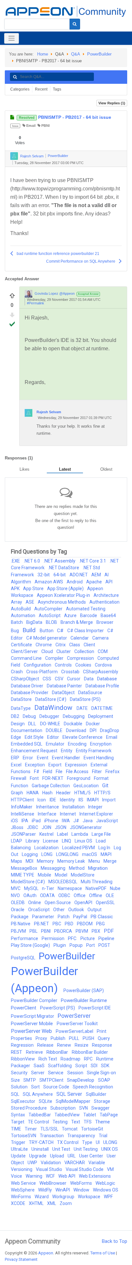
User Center (91, 1155)
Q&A (75, 54)
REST (17, 1052)
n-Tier (48, 888)
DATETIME (102, 708)
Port (91, 945)
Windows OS (105, 1189)
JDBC (33, 827)
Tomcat (70, 1128)
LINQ (67, 840)
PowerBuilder (99, 54)
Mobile (45, 874)
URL (72, 1155)
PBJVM (19, 931)
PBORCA (63, 931)
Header (64, 792)
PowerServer (74, 1015)
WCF (51, 1176)
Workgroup (63, 1196)
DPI (93, 730)
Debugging (74, 716)
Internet (68, 813)
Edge (16, 737)
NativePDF (96, 888)
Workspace (89, 1196)
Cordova (103, 664)
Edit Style (35, 737)
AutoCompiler (48, 608)
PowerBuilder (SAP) (83, 990)
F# (37, 771)
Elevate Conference (82, 737)
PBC (57, 923)
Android (75, 581)
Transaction (52, 1135)
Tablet (90, 1114)
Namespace (70, 888)
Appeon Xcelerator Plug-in (64, 595)
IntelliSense (23, 813)
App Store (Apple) (66, 588)
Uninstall (40, 1149)
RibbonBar (57, 1052)
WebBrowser (53, 1183)
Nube (115, 888)
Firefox (112, 771)
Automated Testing (85, 608)
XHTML (37, 1203)
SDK (105, 1065)
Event (43, 757)
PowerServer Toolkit (77, 1023)
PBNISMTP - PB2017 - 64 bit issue (65, 117)
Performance (25, 938)
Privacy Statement (21, 1259)
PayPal (80, 916)
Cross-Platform (42, 671)
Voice (17, 1176)
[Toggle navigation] (11, 38)
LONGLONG (67, 854)
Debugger (49, 716)
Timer (31, 1128)
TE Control (39, 1121)
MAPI (106, 854)
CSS (47, 678)
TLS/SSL (49, 1128)
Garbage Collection (51, 785)
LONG (47, 854)
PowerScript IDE (94, 1007)
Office (80, 895)
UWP (33, 1162)
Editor (53, 737)
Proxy (42, 1038)
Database (107, 679)
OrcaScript (39, 909)
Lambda (80, 834)
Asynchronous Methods (62, 602)
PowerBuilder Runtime (84, 1000)
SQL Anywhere (38, 1094)
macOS (90, 854)
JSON (61, 827)
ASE (30, 602)
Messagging (53, 868)
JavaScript (107, 820)
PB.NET (42, 923)
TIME (16, 1128)
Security (20, 1072)
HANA (33, 792)
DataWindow (54, 707)
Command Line (27, 658)
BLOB (52, 622)
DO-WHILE (50, 723)
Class (75, 644)
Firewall (19, 778)
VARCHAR (75, 1162)
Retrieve (35, 1052)
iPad (37, 820)
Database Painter (65, 685)
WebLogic (105, 1183)
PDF (109, 931)
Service (56, 1073)
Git (105, 785)
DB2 (15, 716)
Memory (46, 861)
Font (35, 778)
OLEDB (18, 902)
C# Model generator (47, 638)
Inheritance (48, 806)
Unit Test (61, 1149)
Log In (104, 847)
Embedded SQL (27, 743)
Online (35, 902)
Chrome (44, 644)
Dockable (73, 723)
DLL (32, 724)
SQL (15, 1094)
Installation (74, 806)
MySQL (31, 888)
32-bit (44, 575)
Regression (23, 1045)
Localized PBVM (79, 847)
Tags (57, 89)
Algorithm (21, 581)
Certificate (22, 644)
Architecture (106, 595)
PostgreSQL (23, 957)
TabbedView (67, 1114)
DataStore (22, 699)
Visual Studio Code (85, 1169)
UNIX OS (109, 1149)
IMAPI (93, 799)
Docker (93, 723)
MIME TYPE (23, 874)
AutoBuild (21, 608)
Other (59, 909)
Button (47, 630)
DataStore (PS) (85, 699)
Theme (102, 1122)
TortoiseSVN (24, 1135)
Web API (67, 1176)
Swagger (100, 1108)
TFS (88, 1121)
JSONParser (24, 834)
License (51, 840)
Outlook (76, 909)
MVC (16, 888)
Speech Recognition (93, 1086)
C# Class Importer (86, 630)
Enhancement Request (34, 750)
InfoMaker (22, 807)
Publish (58, 1038)
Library (33, 840)
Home (42, 54)
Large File (101, 834)
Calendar (80, 638)
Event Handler (66, 757)
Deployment (100, 716)
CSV (59, 678)
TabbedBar (40, 1114)
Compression (81, 658)
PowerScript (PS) (58, 1007)
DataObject (64, 692)
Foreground (79, 778)
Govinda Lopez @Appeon (55, 293)
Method (77, 868)
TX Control (68, 1142)
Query (104, 1038)
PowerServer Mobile (32, 1023)
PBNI (45, 125)
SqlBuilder (96, 1094)
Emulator (55, 743)
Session (75, 1072)
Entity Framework (93, 750)
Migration (98, 868)
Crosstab (70, 671)
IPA (25, 820)
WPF (108, 1196)
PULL (74, 1038)
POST (104, 945)
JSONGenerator (86, 827)
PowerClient (24, 1008)
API (108, 581)
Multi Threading (96, 881)
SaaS (39, 1065)
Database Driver (27, 685)
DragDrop (109, 730)
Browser (104, 622)
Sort (36, 1086)
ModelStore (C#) (28, 881)
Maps (17, 861)
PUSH (89, 1038)
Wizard (42, 1196)
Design (18, 723)
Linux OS (84, 840)
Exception (35, 764)
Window (81, 1189)
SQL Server (69, 1094)
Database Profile (102, 685)
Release (45, 1045)
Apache (94, 581)
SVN (84, 1108)
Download (76, 730)
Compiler (54, 658)
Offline (96, 895)
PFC (73, 938)
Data (89, 678)
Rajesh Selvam (32, 156)
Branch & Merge (77, 622)
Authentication (104, 602)
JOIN (47, 827)
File (59, 771)
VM (110, 1169)
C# (61, 630)
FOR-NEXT (53, 778)
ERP (15, 757)
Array (17, 602)
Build (29, 630)
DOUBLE (54, 730)
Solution (20, 1086)
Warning (34, 1176)
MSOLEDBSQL (63, 881)
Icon (42, 799)
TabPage (109, 1114)
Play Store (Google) (31, 945)
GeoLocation (86, 785)
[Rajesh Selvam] (14, 156)
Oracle (18, 909)
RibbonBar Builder (90, 1052)
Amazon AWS (49, 581)
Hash (48, 792)
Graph (17, 792)
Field (48, 771)
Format (101, 778)
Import (109, 799)
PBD (69, 923)
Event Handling (99, 757)
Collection (84, 651)
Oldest (106, 469)
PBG (100, 923)
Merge (110, 861)
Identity (68, 799)
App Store (34, 588)
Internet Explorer (96, 813)
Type (87, 1142)
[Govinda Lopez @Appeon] (28, 294)
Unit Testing (86, 1149)
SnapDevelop (81, 1080)
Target (18, 1121)
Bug (15, 630)
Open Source (58, 902)
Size (16, 1080)
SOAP (104, 1080)
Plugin (60, 945)
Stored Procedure (29, 1108)
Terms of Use (102, 1253)
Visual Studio (49, 1169)
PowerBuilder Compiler (34, 1000)
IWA (66, 820)
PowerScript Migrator (33, 1016)
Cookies (83, 664)
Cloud (47, 651)
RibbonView (23, 1058)
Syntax (18, 1114)
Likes (24, 469)
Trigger (18, 1142)
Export (55, 764)
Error (28, 758)
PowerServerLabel (75, 1031)
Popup (77, 945)
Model (61, 874)
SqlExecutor (23, 1101)
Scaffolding (60, 1065)
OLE (110, 895)
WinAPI (63, 1189)
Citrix (61, 644)
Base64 (108, 615)
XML (52, 1203)
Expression (76, 764)
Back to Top (114, 1241)
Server (38, 1072)
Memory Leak (71, 861)
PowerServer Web (32, 1031)
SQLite (46, 1101)
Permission (53, 938)
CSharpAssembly (100, 671)
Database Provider (30, 692)
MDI (30, 861)
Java (88, 820)
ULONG (110, 1142)
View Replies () (111, 103)
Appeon (45, 1253)
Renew (64, 1045)
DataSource (90, 692)
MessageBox (24, 868)
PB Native (21, 923)
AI (106, 574)
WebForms (81, 1183)
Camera (100, 638)
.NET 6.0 (32, 560)
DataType (21, 708)
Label (63, 834)
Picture (88, 938)
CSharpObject (25, 678)
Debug (30, 716)
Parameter (43, 916)
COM (103, 651)
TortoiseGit (92, 1128)
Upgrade (38, 1155)
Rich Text (48, 1058)
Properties (22, 1038)
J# (76, 820)
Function (20, 785)
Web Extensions (95, 1176)
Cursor (74, 678)
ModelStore (83, 874)
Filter (97, 771)
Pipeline (106, 938)
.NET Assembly (60, 561)
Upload (57, 1155)
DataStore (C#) (51, 699)
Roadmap (71, 1058)
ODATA (48, 895)
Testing (61, 1121)
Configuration (38, 664)
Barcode (89, 615)
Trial (103, 1135)
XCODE (18, 1203)
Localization (47, 847)
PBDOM (85, 923)
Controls (64, 664)
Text (76, 1121)
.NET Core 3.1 (93, 560)
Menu (94, 861)
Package (20, 916)
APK (16, 588)
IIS (81, 799)
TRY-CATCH (41, 1142)
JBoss (17, 827)
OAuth (30, 895)
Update (19, 1155)
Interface (47, 813)
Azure (71, 615)
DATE (83, 708)
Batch (17, 622)
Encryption (100, 743)
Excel (16, 764)
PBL (33, 931)
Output (94, 909)
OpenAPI (83, 902)
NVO (16, 895)
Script (81, 1065)
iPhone (51, 820)
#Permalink (35, 303)
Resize (82, 1045)
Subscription (63, 1108)
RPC (89, 1058)
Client (89, 644)
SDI (94, 1065)
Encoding (77, 743)
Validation (51, 1162)
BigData (34, 622)
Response (102, 1045)
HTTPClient (23, 799)
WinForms (21, 1196)
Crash (17, 671)
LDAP (17, 840)
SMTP (30, 1080)
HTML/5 (83, 792)
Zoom (66, 1203)
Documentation (27, 730)
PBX (96, 931)
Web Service (24, 1183)
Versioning (22, 1169)
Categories (19, 89)
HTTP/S (102, 792)
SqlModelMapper (73, 1101)
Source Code (56, 1086)
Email (31, 125)
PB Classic (102, 917)
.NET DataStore (64, 567)
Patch (64, 916)
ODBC (64, 895)
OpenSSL (105, 902)
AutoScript (50, 615)
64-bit (60, 575)
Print (101, 1031)
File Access (77, 771)
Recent (41, 89)
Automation (23, 615)
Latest (65, 469)
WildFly (45, 1189)
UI (98, 1142)
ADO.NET (79, 574)
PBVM (82, 931)
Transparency (81, 1135)
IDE (53, 800)
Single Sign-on (101, 1072)
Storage (102, 1101)
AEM (96, 574)
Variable (96, 1162)
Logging (30, 854)
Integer (95, 806)
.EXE (16, 561)
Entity (67, 750)
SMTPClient (51, 1080)
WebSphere (23, 1189)
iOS (15, 820)
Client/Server (25, 651)
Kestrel (46, 834)
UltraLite (20, 1149)
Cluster (64, 651)
